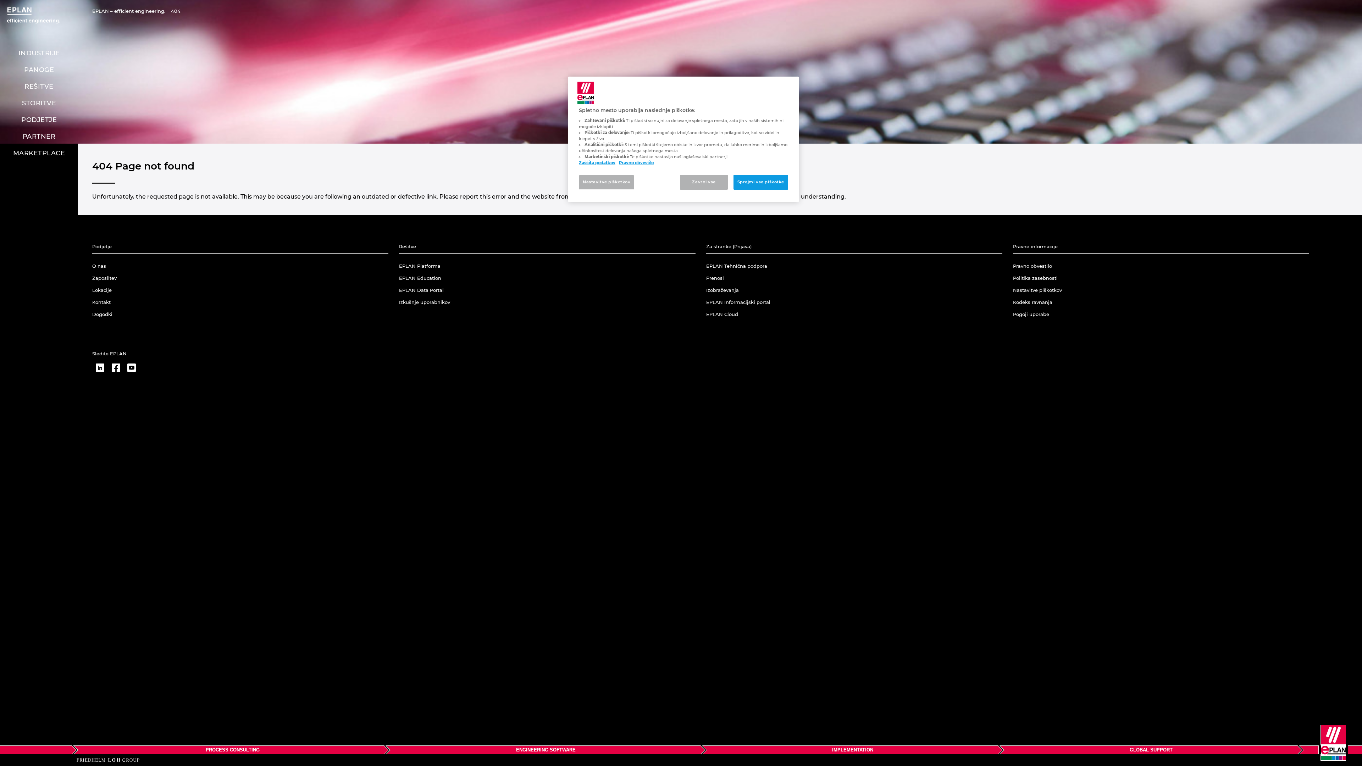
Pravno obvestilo (636, 162)
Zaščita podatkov (597, 162)
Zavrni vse (704, 181)
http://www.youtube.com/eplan (131, 367)
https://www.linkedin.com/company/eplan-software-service (100, 367)
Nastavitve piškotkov (606, 181)
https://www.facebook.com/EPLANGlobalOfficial (115, 367)
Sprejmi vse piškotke (760, 181)
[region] (683, 139)
